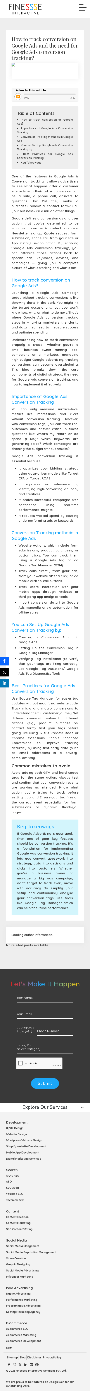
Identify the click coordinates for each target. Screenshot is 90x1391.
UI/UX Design (14, 1128)
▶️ (18, 97)
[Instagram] (14, 1364)
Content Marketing (18, 1223)
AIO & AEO (12, 1175)
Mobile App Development (22, 1152)
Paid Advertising (19, 1288)
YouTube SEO (14, 1194)
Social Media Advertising (22, 1270)
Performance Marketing (21, 1299)
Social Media (16, 1240)
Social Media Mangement (22, 1246)
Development (17, 1122)
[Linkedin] (26, 1364)
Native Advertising (18, 1293)
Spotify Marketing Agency (23, 1312)
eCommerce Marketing (21, 1335)
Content (12, 1211)
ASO (9, 1181)
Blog (23, 1357)
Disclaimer (34, 1357)
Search (12, 1170)
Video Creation (16, 1258)
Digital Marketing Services (23, 1158)
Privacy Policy (52, 1357)
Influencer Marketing (19, 1276)
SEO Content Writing (19, 1229)
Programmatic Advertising (23, 1305)
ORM (9, 1348)
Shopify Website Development (26, 1146)
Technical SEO (15, 1200)
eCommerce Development (23, 1341)
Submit (45, 1083)
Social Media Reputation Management (31, 1252)
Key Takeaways (31, 162)
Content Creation (17, 1217)
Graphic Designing (18, 1264)
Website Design (16, 1134)
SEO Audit (12, 1187)
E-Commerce (16, 1323)
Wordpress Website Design (24, 1140)
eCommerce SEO (17, 1328)
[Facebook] (9, 1364)
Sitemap (12, 1357)
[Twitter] (20, 1364)
